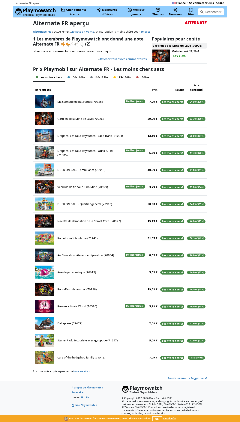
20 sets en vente (82, 31)
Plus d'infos (169, 418)
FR (82, 397)
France (181, 3)
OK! (157, 419)
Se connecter (198, 3)
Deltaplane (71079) (69, 323)
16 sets (145, 31)
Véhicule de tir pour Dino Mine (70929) (82, 187)
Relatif (179, 89)
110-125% (101, 77)
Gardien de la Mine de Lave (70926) (80, 118)
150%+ (144, 77)
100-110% (78, 77)
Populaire (77, 392)
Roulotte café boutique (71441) (77, 238)
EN (87, 397)
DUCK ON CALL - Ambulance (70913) (81, 170)
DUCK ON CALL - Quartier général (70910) (84, 204)
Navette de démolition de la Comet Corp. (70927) (89, 221)
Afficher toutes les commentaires (123, 59)
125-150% (124, 77)
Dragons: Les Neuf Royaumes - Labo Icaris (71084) (90, 136)
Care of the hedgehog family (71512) (81, 357)
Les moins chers (51, 77)
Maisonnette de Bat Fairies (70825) (80, 101)
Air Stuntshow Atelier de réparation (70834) (85, 255)
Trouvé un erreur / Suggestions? (187, 378)
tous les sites (81, 371)
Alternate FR (42, 31)
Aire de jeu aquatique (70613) (76, 272)
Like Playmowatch (86, 405)
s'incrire (218, 3)
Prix (155, 89)
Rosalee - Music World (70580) (77, 306)
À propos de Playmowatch (87, 387)
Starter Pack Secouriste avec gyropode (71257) (87, 340)
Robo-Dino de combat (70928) (77, 289)
